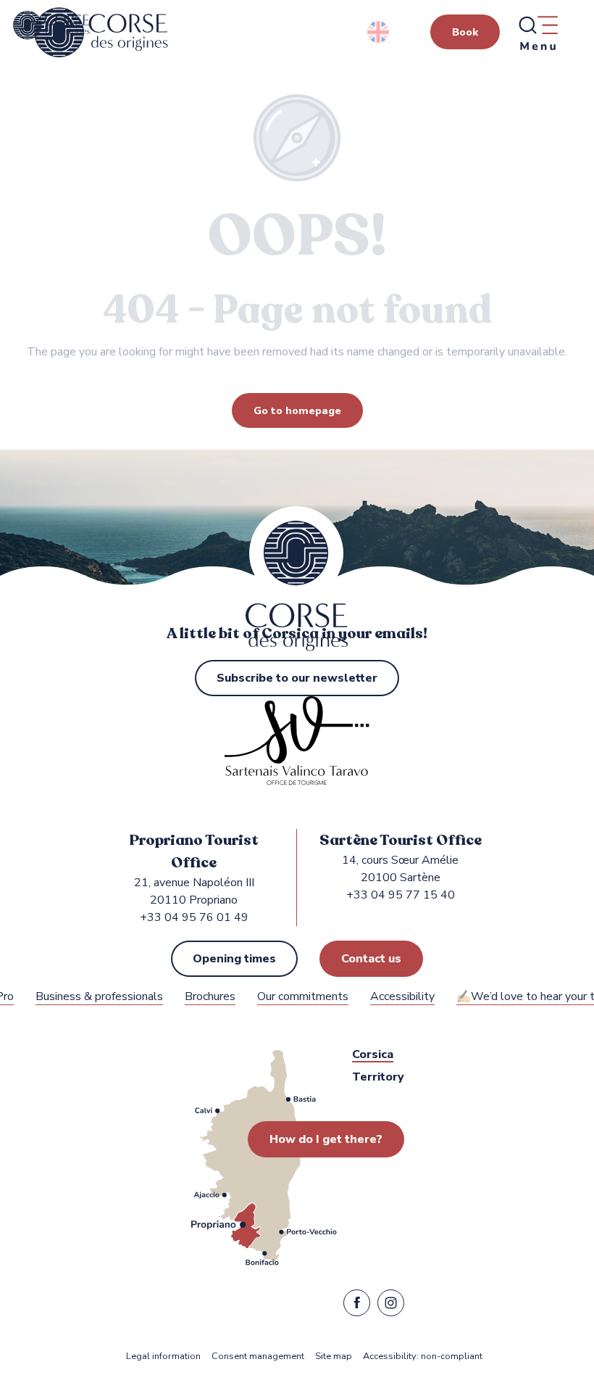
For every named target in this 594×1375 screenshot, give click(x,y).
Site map (333, 1356)
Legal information (163, 1356)
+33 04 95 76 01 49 (194, 917)
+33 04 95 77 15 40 (400, 895)
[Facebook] (356, 1306)
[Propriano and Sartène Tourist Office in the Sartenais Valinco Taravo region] (101, 32)
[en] (379, 31)
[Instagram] (390, 1306)
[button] (379, 31)
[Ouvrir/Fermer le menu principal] (537, 33)
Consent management (258, 1356)
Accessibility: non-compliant (422, 1356)
